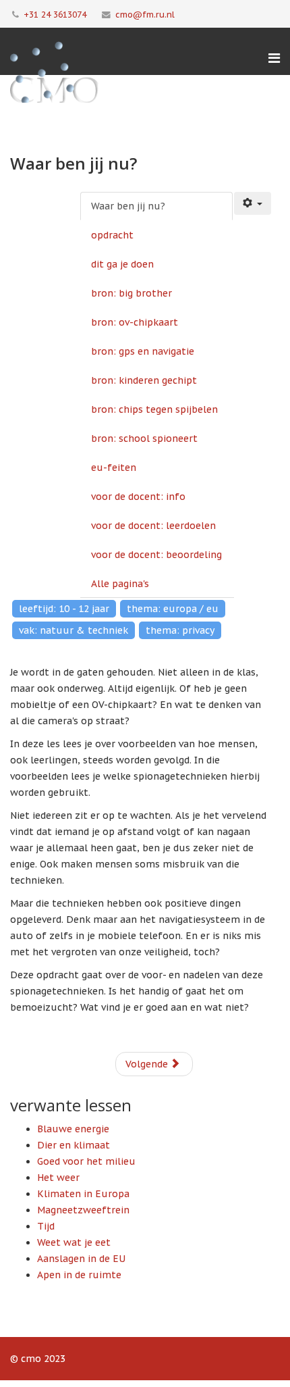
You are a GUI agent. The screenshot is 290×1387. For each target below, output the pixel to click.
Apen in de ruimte (79, 1275)
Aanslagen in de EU (81, 1259)
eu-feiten (113, 467)
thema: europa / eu (173, 609)
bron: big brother (131, 293)
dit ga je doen (122, 264)
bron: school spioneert (144, 438)
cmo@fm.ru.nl (145, 14)
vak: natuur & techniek (73, 630)
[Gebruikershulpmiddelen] (253, 203)
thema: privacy (180, 630)
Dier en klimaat (73, 1145)
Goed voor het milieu (86, 1161)
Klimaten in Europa (83, 1194)
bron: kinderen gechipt (144, 380)
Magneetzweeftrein (83, 1210)
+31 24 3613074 (55, 14)
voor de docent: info (138, 496)
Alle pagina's (120, 584)
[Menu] (274, 58)
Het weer (58, 1177)
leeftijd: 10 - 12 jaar (64, 609)
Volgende (148, 1064)
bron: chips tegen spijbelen (154, 409)
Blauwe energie (73, 1129)
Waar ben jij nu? (128, 206)
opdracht (112, 235)
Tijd (46, 1226)
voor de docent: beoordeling (156, 555)
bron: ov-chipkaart (134, 322)
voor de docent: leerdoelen (153, 526)
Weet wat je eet (74, 1242)
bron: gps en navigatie (142, 351)
